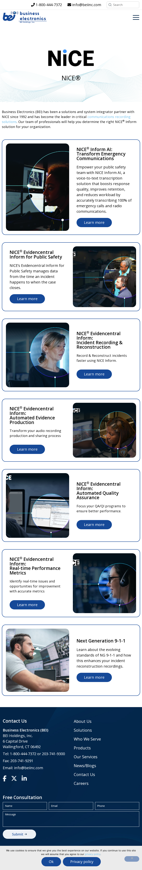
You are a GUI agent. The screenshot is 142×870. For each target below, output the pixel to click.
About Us (83, 721)
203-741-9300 (53, 753)
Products (82, 748)
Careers (81, 783)
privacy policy (92, 854)
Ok (51, 861)
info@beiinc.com (28, 767)
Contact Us (84, 774)
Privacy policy (81, 861)
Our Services (85, 756)
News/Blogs (85, 765)
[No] (131, 859)
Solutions (83, 730)
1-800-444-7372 (23, 753)
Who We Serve (87, 739)
